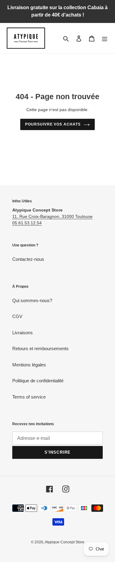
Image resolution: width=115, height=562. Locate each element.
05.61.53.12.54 (27, 222)
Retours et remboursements (40, 348)
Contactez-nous (28, 259)
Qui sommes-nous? (32, 300)
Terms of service (29, 396)
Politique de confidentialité (37, 380)
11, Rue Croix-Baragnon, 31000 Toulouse (52, 216)
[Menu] (104, 38)
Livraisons (22, 332)
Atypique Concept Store (64, 542)
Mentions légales (29, 364)
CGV (17, 316)
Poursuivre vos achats (53, 124)
